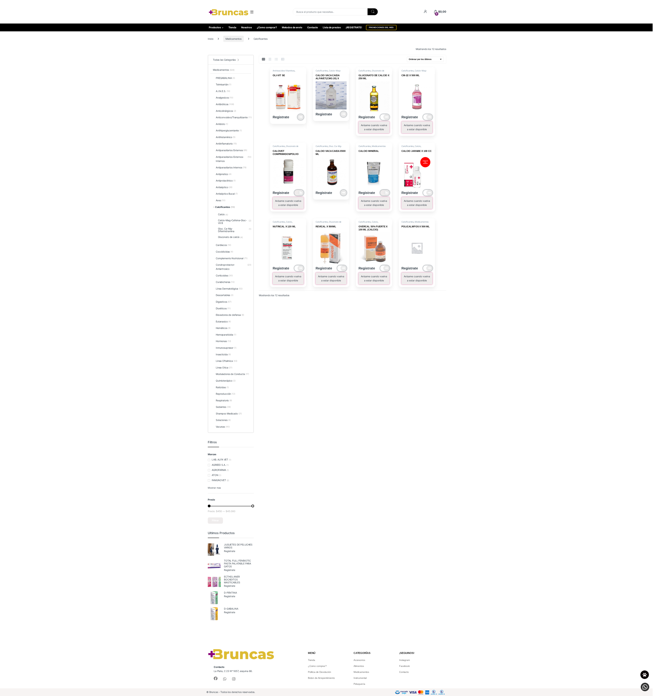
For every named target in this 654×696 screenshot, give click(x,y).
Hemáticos (223, 328)
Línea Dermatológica (229, 288)
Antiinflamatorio (226, 143)
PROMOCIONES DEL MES (381, 27)
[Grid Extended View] (270, 59)
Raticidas (222, 387)
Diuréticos (223, 308)
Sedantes (223, 406)
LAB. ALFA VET (220, 459)
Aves (220, 200)
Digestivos (223, 301)
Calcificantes (322, 70)
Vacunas (223, 426)
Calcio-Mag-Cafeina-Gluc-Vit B (328, 71)
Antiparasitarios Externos (231, 150)
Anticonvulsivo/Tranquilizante (233, 117)
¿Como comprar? (267, 27)
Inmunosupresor (226, 347)
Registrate (281, 117)
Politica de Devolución (319, 672)
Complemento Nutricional (231, 258)
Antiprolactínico (226, 180)
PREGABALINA (225, 78)
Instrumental (360, 678)
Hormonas (223, 341)
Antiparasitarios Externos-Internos (233, 158)
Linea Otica (224, 367)
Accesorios (359, 660)
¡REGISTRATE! (354, 27)
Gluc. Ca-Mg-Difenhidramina (329, 147)
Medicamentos (233, 38)
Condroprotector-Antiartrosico (233, 266)
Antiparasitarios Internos (231, 167)
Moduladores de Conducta (232, 374)
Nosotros (246, 27)
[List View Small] (283, 59)
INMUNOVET (219, 480)
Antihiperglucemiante (229, 130)
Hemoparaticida (226, 334)
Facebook (404, 666)
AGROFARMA (219, 469)
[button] (645, 687)
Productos (215, 27)
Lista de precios (332, 27)
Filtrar (215, 520)
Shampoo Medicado (229, 413)
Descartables (224, 295)
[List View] (276, 59)
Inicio (210, 38)
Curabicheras (225, 282)
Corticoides (224, 275)
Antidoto (222, 124)
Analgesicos (224, 97)
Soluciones (223, 420)
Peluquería (359, 684)
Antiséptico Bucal (227, 193)
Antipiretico (223, 174)
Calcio (418, 146)
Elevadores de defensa (230, 314)
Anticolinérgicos (226, 110)
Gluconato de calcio (230, 237)
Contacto (312, 27)
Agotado (385, 117)
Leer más (301, 117)
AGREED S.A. (219, 464)
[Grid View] (264, 59)
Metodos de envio (292, 27)
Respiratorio (224, 400)
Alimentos (359, 666)
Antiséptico (224, 187)
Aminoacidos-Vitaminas (284, 70)
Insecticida (223, 354)
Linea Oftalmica (226, 360)
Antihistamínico (225, 137)
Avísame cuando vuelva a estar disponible (374, 127)
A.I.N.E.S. (223, 91)
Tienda (232, 27)
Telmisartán (223, 84)
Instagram (404, 660)
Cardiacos (223, 245)
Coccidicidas (224, 251)
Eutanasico (223, 321)
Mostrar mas (214, 487)
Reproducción (225, 393)
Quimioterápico (226, 380)
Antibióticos (225, 104)
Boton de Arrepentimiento (321, 678)
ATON (215, 475)
